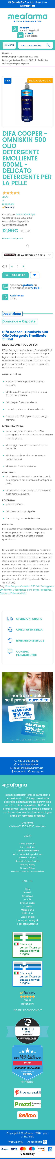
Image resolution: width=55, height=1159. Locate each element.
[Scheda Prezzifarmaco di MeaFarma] (27, 1104)
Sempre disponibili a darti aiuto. (29, 629)
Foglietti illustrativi (27, 923)
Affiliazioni (27, 913)
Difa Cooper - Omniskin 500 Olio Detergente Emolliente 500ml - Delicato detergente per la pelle (25, 60)
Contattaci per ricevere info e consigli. (26, 653)
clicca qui (39, 815)
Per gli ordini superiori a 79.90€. (29, 618)
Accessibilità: (35, 1141)
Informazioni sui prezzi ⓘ (12, 238)
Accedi (23, 30)
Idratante (46, 589)
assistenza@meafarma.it (28, 767)
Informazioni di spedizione (27, 854)
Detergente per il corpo (26, 589)
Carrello (27, 906)
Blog (27, 889)
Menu (10, 45)
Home (5, 53)
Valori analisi (28, 916)
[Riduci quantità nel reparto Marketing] (11, 266)
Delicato (4, 593)
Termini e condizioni (27, 850)
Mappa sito (27, 909)
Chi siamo (27, 896)
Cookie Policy (27, 868)
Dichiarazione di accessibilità (27, 871)
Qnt (4, 266)
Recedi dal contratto (27, 861)
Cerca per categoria (27, 920)
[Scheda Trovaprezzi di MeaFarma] (27, 1092)
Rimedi (27, 892)
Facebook (20, 771)
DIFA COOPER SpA (25, 214)
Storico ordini (27, 903)
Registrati (34, 30)
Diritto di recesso (27, 857)
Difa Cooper (12, 586)
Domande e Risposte (19, 321)
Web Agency (15, 1141)
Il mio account (28, 843)
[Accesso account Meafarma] (16, 29)
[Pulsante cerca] (48, 45)
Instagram (37, 771)
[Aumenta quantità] (23, 266)
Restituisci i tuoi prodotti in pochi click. (30, 640)
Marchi (27, 899)
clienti (13, 298)
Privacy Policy (27, 864)
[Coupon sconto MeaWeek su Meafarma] (27, 707)
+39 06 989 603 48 (27, 760)
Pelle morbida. (19, 593)
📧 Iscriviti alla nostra (27, 4)
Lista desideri (27, 847)
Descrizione (11, 313)
